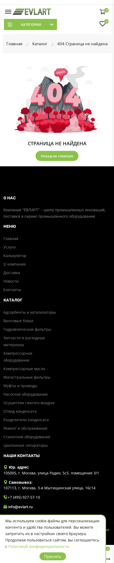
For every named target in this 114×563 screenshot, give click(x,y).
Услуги (9, 247)
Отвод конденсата (20, 411)
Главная (10, 238)
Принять (52, 556)
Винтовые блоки (18, 320)
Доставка (11, 272)
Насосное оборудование (25, 394)
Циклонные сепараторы (25, 445)
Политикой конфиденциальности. (39, 546)
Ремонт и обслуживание (25, 428)
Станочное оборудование (26, 436)
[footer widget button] (57, 198)
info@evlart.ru (20, 506)
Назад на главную (57, 156)
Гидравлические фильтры (27, 329)
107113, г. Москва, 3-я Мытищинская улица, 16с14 (49, 487)
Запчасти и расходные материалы (24, 341)
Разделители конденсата (26, 419)
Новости (11, 281)
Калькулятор (15, 255)
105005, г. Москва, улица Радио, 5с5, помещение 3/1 (51, 472)
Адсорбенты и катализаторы (29, 312)
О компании (14, 264)
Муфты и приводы (20, 385)
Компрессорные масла (24, 368)
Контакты (12, 289)
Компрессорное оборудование (17, 357)
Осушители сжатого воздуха (29, 402)
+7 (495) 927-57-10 (24, 497)
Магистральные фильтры (26, 377)
